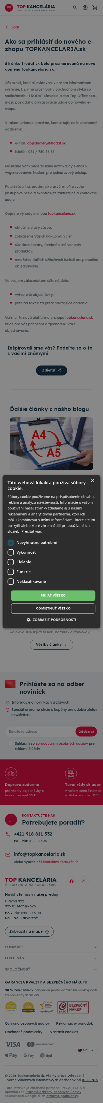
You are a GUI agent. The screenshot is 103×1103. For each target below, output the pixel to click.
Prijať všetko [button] (53, 595)
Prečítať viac (32, 531)
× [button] (92, 481)
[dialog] (51, 551)
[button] (51, 619)
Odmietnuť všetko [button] (53, 608)
